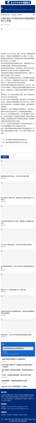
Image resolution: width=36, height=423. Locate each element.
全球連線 (13, 14)
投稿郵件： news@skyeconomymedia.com (11, 353)
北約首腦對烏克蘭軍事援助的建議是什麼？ (17, 139)
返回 (34, 14)
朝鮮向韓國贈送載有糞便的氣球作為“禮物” (16, 142)
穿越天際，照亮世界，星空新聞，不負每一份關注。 (14, 414)
